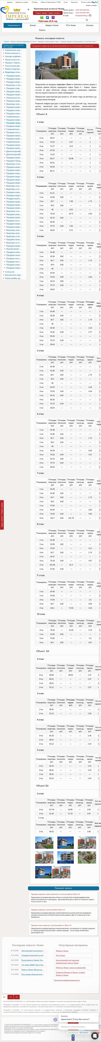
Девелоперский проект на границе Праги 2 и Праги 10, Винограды (14, 151)
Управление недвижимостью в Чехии (14, 50)
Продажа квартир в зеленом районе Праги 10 (48, 910)
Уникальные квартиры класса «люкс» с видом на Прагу (14, 98)
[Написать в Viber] (53, 17)
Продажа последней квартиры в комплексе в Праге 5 (14, 258)
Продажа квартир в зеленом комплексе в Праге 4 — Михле (14, 167)
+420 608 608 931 (82, 10)
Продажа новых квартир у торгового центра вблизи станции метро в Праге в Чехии (14, 265)
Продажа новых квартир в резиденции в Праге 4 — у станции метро (14, 173)
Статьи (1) (9, 272)
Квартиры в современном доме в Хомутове (14, 243)
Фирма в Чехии (52, 25)
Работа (42, 30)
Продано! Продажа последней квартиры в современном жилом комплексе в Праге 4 (14, 161)
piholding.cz (96, 1030)
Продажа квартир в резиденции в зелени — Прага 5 (14, 107)
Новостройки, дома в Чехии (14, 278)
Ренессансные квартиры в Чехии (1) (14, 53)
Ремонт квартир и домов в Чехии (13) (14, 69)
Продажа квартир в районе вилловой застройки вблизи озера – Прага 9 (14, 195)
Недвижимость (14, 25)
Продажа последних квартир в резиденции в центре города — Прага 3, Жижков (14, 132)
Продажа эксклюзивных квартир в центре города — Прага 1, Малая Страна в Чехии (14, 255)
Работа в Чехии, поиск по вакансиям (71, 968)
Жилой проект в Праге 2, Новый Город (14, 249)
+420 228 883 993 (82, 13)
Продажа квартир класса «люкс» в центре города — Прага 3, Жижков (14, 224)
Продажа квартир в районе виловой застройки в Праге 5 (14, 180)
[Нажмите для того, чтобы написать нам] (82, 15)
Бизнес (33, 25)
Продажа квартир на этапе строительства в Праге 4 (14, 170)
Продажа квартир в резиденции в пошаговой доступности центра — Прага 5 (14, 101)
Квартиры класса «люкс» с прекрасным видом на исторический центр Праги (14, 230)
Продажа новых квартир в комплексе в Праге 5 (14, 252)
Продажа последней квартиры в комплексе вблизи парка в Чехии (14, 262)
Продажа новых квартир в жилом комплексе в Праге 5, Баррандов (14, 114)
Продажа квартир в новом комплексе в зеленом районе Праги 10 (55, 894)
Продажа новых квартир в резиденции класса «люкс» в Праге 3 (14, 192)
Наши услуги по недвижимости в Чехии (14, 60)
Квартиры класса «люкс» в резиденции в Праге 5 (14, 104)
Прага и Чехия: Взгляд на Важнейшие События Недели (43, 970)
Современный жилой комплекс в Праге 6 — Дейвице (14, 142)
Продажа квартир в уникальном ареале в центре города (14, 246)
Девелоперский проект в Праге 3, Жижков (14, 154)
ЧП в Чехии (71, 25)
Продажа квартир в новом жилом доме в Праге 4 (14, 183)
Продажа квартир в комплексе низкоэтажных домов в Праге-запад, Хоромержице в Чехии (14, 76)
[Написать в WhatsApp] (41, 17)
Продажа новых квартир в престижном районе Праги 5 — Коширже (14, 110)
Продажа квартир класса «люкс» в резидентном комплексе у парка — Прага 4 (14, 139)
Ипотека (89, 25)
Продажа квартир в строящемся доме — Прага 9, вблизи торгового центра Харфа (14, 208)
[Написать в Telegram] (47, 17)
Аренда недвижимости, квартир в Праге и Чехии (14, 56)
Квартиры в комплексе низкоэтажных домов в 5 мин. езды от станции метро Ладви (14, 186)
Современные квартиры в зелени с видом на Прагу (14, 117)
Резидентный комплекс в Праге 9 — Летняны (14, 199)
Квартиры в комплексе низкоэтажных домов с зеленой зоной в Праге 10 (14, 211)
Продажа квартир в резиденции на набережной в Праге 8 (14, 158)
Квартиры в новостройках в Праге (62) (14, 72)
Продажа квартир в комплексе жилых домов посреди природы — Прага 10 (14, 148)
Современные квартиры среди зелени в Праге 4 (14, 129)
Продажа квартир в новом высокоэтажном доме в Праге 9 (14, 95)
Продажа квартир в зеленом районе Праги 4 (14, 126)
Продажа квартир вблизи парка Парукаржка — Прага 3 (14, 177)
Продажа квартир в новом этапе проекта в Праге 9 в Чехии (14, 268)
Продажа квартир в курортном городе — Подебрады (14, 136)
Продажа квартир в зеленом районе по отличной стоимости (14, 123)
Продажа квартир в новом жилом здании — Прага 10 (14, 82)
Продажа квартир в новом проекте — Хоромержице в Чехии (14, 79)
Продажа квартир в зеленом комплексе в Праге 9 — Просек (14, 202)
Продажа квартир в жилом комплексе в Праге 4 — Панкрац (14, 120)
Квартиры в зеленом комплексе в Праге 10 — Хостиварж (14, 85)
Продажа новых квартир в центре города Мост (14, 239)
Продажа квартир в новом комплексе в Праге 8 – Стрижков (14, 205)
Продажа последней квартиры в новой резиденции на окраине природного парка (14, 221)
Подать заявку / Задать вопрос (47, 13)
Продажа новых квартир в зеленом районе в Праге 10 (51, 925)
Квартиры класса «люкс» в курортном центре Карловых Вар (14, 233)
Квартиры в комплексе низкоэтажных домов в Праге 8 (14, 189)
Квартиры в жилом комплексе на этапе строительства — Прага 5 (14, 164)
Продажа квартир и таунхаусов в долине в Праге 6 (14, 145)
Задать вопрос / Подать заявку (2, 515)
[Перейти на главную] (17, 14)
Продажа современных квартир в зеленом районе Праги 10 (14, 88)
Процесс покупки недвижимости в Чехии (14, 63)
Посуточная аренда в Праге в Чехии (14, 66)
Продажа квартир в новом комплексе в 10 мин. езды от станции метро (14, 217)
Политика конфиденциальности (67, 980)
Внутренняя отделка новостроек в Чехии (14, 275)
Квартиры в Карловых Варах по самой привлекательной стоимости (14, 236)
